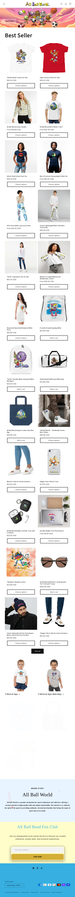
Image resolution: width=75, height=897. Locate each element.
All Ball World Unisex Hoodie (16, 127)
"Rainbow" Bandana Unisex (16, 582)
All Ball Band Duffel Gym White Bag (52, 379)
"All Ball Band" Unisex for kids (17, 78)
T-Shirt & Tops (11, 694)
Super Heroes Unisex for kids (50, 78)
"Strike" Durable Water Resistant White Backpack (20, 380)
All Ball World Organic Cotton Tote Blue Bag (20, 431)
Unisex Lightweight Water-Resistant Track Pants (52, 227)
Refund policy (34, 892)
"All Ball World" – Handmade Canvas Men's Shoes (52, 431)
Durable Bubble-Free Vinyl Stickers (52, 531)
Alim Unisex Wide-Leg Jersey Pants (19, 226)
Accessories (10, 774)
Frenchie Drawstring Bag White (50, 328)
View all (37, 651)
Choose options (21, 86)
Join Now (37, 857)
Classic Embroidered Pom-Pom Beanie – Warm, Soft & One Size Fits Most (20, 634)
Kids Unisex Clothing (14, 735)
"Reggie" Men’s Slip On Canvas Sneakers (54, 633)
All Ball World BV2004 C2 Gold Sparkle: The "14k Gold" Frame (53, 583)
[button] (4, 4)
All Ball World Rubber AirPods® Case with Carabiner (21, 532)
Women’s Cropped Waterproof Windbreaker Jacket (50, 278)
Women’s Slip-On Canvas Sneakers (18, 482)
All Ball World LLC (14, 892)
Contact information (56, 892)
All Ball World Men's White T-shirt (51, 127)
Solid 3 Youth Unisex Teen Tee (17, 176)
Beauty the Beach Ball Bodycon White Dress (19, 329)
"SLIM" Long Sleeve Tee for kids (18, 277)
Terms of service (44, 892)
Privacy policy (25, 892)
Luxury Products (45, 735)
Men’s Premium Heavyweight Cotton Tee (54, 176)
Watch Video (9, 21)
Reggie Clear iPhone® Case (49, 482)
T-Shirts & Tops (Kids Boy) (50, 694)
